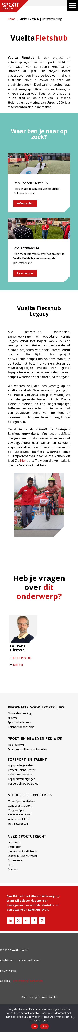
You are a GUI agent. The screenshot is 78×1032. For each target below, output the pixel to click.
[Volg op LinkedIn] (10, 920)
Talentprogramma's (20, 774)
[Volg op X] (18, 920)
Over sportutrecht (27, 836)
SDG (10, 865)
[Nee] (73, 1018)
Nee (44, 1026)
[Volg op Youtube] (26, 920)
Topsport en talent (27, 759)
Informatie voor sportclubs (36, 707)
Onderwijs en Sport (20, 814)
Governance (15, 860)
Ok (34, 1026)
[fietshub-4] (39, 535)
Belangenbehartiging (21, 727)
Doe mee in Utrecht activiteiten (27, 749)
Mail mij (18, 664)
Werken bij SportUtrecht (23, 851)
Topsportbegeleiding (21, 765)
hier (23, 461)
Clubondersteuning (19, 713)
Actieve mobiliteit (19, 819)
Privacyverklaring (29, 960)
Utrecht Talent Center (21, 770)
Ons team (14, 842)
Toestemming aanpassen (27, 981)
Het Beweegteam (19, 823)
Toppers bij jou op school (23, 783)
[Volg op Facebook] (34, 920)
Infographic (25, 203)
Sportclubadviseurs (19, 722)
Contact (13, 869)
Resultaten (14, 847)
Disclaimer (6, 960)
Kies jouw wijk (16, 745)
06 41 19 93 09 (22, 658)
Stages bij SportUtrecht (22, 856)
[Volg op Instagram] (42, 920)
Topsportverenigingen (21, 779)
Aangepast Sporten (20, 805)
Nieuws (12, 718)
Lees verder (25, 273)
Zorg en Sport (17, 810)
